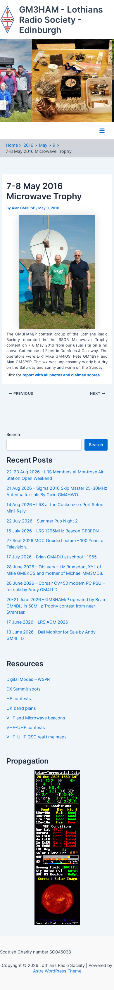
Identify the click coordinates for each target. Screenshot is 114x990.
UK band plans (21, 708)
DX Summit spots (23, 689)
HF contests (18, 698)
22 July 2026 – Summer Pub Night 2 (42, 521)
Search (13, 434)
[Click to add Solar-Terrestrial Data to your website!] (57, 847)
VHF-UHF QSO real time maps (36, 737)
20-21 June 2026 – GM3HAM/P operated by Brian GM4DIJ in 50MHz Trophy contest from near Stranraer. (55, 606)
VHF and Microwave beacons (35, 718)
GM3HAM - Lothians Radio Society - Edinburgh (61, 19)
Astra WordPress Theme (57, 971)
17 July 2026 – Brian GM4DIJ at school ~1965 (51, 557)
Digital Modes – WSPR (28, 679)
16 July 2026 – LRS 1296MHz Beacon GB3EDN (52, 531)
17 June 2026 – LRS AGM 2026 (37, 622)
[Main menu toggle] (102, 130)
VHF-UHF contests (25, 727)
